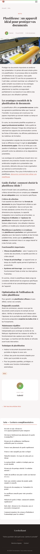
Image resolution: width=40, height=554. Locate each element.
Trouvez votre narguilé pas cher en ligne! (17, 452)
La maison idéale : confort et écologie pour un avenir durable (19, 463)
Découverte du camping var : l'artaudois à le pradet (18, 488)
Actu (9, 8)
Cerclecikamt (20, 530)
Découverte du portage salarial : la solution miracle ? (18, 469)
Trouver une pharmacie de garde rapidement (19, 447)
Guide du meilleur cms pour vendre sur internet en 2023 (20, 476)
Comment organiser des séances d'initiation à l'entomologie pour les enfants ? (19, 513)
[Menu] (36, 1)
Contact (26, 543)
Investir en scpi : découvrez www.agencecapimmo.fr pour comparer (17, 430)
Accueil (4, 8)
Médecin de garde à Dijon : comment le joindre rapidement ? (19, 501)
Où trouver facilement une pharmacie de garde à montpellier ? (19, 436)
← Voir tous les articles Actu (11, 406)
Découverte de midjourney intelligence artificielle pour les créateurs (16, 442)
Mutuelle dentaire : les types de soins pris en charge (18, 457)
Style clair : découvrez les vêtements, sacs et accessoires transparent (18, 507)
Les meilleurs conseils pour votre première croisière (18, 494)
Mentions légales (16, 543)
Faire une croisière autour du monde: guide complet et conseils (18, 482)
